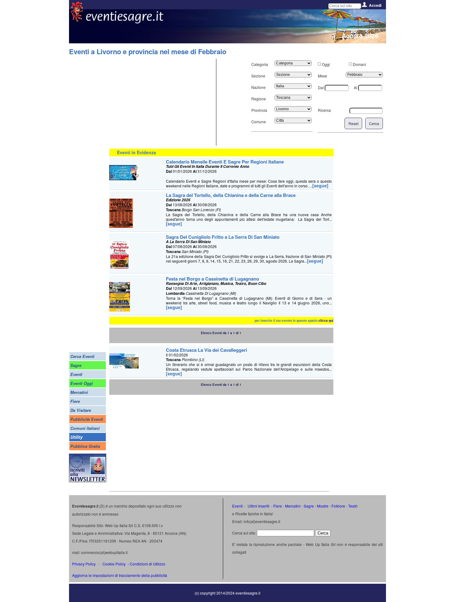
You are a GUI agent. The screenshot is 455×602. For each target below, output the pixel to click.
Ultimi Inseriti (258, 505)
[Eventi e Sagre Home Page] (77, 20)
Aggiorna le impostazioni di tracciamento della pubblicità (119, 575)
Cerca (374, 123)
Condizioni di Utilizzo (147, 563)
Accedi (375, 5)
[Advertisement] (162, 102)
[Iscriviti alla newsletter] (87, 480)
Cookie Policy (114, 563)
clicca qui (325, 320)
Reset (353, 123)
